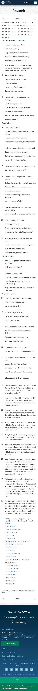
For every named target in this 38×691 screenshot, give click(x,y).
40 (3, 35)
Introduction (8, 23)
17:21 (8, 565)
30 (3, 32)
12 (11, 26)
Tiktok (31, 669)
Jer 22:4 (12, 577)
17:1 (7, 526)
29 (31, 29)
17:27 (8, 584)
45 (19, 35)
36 (22, 32)
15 (21, 26)
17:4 (7, 529)
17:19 (8, 519)
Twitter (6, 669)
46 (22, 35)
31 (6, 32)
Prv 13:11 (13, 544)
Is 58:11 (12, 538)
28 (28, 29)
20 (3, 29)
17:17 (8, 556)
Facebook (11, 669)
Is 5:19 (12, 553)
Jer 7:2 (13, 562)
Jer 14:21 (13, 547)
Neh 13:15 (14, 565)
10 (5, 26)
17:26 (8, 581)
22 (9, 29)
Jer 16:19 (13, 556)
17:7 (7, 535)
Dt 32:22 (18, 529)
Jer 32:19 (13, 541)
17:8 (7, 538)
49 (31, 35)
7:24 (16, 571)
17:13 (7, 550)
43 (12, 35)
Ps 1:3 (12, 535)
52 (9, 38)
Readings (27, 2)
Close (18, 679)
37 (25, 32)
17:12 (8, 547)
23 (12, 29)
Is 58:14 (13, 574)
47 (25, 35)
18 (30, 26)
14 (18, 26)
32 (9, 32)
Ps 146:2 (12, 532)
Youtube (16, 669)
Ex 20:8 (13, 568)
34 (15, 32)
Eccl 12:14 (26, 541)
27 (25, 29)
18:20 (18, 559)
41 (6, 35)
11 (8, 26)
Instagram (26, 669)
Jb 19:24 (12, 526)
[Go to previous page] (3, 19)
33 (12, 32)
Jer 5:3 (13, 571)
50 (3, 38)
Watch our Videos (18, 622)
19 (34, 26)
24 (15, 29)
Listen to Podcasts (25, 617)
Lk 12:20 (19, 544)
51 (6, 38)
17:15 (7, 553)
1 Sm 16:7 (20, 541)
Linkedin (21, 669)
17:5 (7, 532)
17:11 (8, 544)
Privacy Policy (21, 688)
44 (15, 35)
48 (28, 35)
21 (6, 29)
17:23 (8, 571)
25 (19, 29)
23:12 (17, 568)
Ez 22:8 (12, 584)
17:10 (8, 541)
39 (31, 32)
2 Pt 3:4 (17, 553)
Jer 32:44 (13, 581)
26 (22, 29)
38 (28, 32)
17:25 (8, 577)
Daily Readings (10, 617)
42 (9, 35)
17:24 (8, 574)
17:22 (8, 568)
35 (19, 32)
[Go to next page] (35, 19)
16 (24, 26)
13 (15, 26)
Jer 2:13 (12, 550)
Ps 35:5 (25, 559)
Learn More (10, 644)
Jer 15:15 (13, 559)
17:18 (7, 559)
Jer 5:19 (12, 529)
